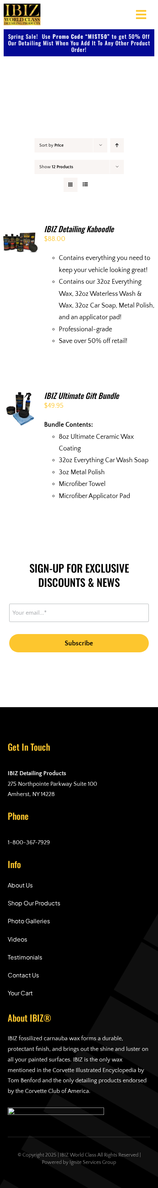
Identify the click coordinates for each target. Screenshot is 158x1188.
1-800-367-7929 (29, 842)
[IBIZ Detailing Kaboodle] (20, 230)
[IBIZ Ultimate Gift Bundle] (20, 397)
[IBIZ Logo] (22, 7)
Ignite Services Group (92, 1162)
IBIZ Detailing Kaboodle (79, 228)
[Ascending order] (117, 145)
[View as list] (85, 185)
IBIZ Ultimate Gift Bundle (81, 395)
